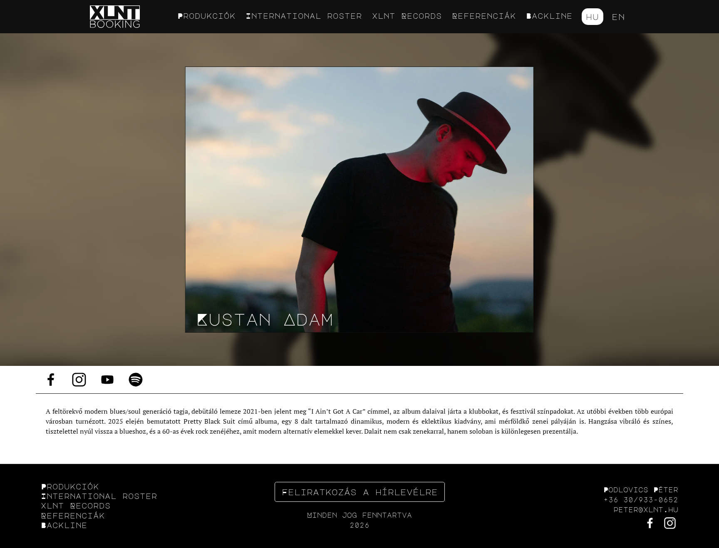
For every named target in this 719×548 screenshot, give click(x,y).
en (618, 16)
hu (592, 16)
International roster (303, 16)
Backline (549, 16)
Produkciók (206, 16)
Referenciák (484, 16)
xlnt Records (407, 16)
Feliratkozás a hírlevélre (360, 492)
